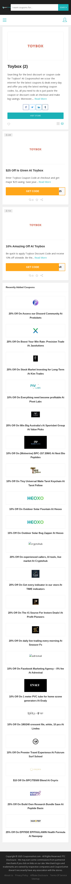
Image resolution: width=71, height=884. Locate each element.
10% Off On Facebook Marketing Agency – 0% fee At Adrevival (35, 670)
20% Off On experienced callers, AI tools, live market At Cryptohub (35, 559)
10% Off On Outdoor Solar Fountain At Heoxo (35, 509)
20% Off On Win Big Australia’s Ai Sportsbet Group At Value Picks (35, 427)
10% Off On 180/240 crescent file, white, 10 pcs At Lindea (35, 726)
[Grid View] (58, 124)
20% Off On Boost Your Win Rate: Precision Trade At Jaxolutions (35, 343)
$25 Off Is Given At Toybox (24, 170)
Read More (41, 98)
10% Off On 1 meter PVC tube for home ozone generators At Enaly (35, 698)
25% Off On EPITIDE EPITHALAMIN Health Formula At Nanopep (35, 834)
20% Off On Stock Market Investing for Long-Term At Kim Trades (35, 371)
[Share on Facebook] (26, 107)
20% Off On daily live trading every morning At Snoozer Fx (35, 642)
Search (63, 7)
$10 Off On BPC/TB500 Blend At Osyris (35, 780)
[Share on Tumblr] (45, 107)
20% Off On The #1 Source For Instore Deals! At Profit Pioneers (35, 614)
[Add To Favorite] (8, 124)
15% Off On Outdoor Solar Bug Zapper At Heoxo (35, 533)
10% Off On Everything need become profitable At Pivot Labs (35, 399)
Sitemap (36, 878)
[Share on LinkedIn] (39, 107)
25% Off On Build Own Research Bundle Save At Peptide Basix (36, 806)
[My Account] (65, 20)
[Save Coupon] (37, 199)
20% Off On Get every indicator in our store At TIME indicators (35, 587)
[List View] (62, 124)
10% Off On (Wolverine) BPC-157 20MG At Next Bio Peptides (35, 455)
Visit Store (35, 115)
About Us (8, 875)
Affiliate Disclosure (39, 875)
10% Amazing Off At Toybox (25, 246)
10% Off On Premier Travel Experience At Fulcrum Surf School (35, 754)
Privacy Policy (21, 875)
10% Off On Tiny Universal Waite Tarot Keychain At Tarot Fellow (35, 483)
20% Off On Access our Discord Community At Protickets (35, 315)
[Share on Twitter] (32, 107)
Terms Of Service (58, 875)
